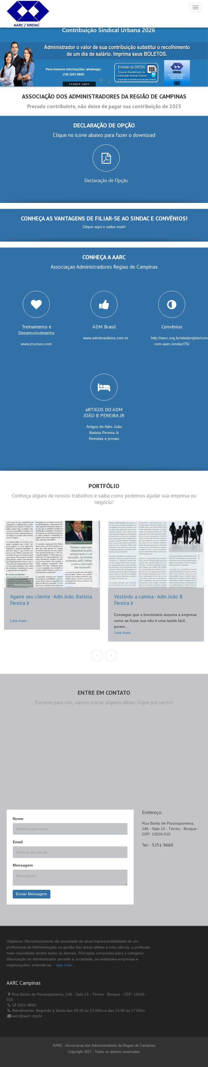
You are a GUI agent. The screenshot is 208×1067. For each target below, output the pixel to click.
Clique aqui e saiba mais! (104, 227)
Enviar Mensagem (31, 894)
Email (18, 842)
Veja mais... (65, 965)
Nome (18, 818)
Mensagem (23, 865)
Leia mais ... (20, 620)
